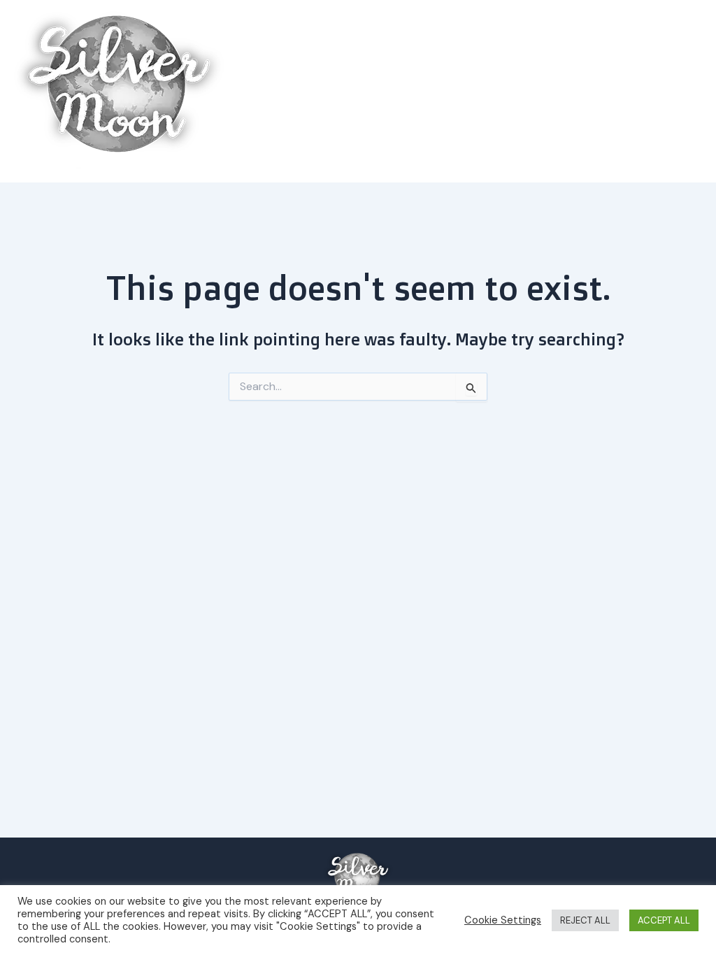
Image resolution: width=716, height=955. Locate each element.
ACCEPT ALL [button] (664, 920)
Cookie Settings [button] (502, 920)
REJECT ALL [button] (585, 920)
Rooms (552, 91)
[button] (684, 92)
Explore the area (634, 91)
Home (498, 91)
